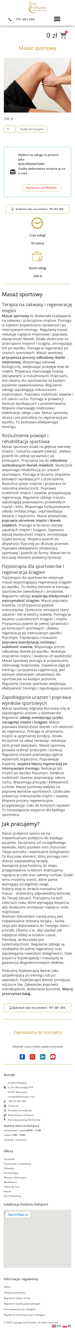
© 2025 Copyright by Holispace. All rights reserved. (31, 1322)
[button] (57, 19)
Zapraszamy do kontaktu (37, 1032)
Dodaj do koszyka (31, 129)
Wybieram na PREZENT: (41, 188)
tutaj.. (27, 993)
